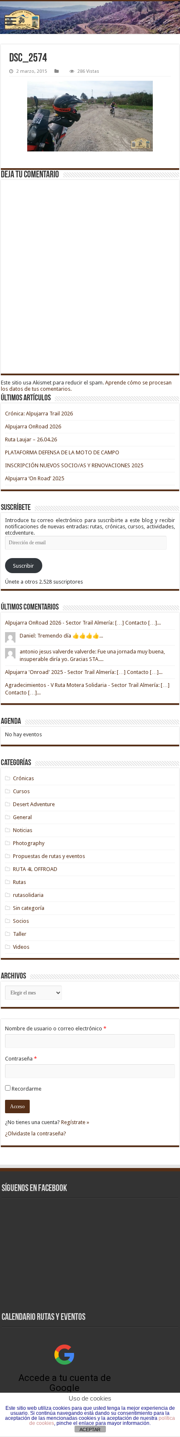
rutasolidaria (28, 895)
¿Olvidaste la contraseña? (35, 1133)
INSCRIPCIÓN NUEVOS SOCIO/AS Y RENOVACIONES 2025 (74, 465)
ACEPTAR (90, 1429)
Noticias (22, 830)
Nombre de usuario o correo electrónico (55, 1028)
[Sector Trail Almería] (90, 17)
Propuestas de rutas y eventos (49, 856)
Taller (19, 934)
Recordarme (26, 1089)
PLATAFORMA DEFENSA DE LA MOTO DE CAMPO (62, 452)
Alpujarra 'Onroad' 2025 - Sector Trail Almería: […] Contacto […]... (83, 672)
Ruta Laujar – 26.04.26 (31, 439)
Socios (21, 921)
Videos (21, 947)
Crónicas (23, 778)
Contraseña (21, 1058)
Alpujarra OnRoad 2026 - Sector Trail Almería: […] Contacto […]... (83, 623)
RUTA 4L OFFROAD (35, 869)
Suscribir (23, 566)
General (22, 817)
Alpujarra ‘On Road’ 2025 (34, 478)
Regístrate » (75, 1122)
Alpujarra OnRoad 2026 (33, 426)
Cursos (21, 791)
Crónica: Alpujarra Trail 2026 (39, 413)
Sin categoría (28, 908)
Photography (28, 843)
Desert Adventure (34, 804)
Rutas (19, 882)
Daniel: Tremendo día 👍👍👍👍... (61, 636)
